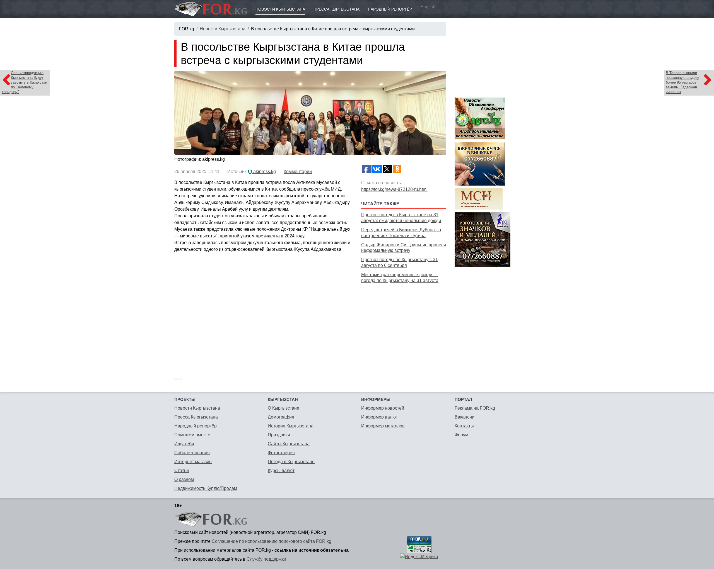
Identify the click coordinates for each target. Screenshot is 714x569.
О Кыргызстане (283, 408)
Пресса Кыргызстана (336, 9)
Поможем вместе (192, 434)
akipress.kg (264, 171)
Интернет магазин (193, 461)
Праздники (279, 434)
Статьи (181, 470)
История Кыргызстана (290, 426)
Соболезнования (192, 452)
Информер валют (379, 417)
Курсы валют (281, 470)
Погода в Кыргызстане (291, 461)
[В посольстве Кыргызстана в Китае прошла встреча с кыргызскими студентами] (310, 113)
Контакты (464, 426)
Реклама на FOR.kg (475, 408)
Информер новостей (382, 408)
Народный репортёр (390, 9)
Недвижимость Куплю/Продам (205, 488)
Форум (461, 434)
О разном (184, 479)
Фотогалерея (281, 452)
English (427, 6)
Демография (281, 417)
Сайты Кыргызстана (289, 443)
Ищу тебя (184, 443)
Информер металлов (383, 426)
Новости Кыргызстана (280, 9)
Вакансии (464, 417)
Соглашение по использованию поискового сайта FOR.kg (271, 541)
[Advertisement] (403, 324)
